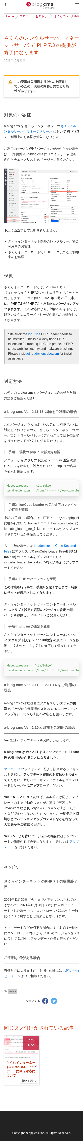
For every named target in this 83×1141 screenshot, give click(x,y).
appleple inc (36, 1133)
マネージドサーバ (39, 131)
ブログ (24, 16)
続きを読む (29, 1080)
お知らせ (41, 16)
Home (10, 16)
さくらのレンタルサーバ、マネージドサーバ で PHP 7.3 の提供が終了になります (41, 45)
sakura (12, 991)
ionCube (34, 334)
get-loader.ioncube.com (42, 353)
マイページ (12, 769)
